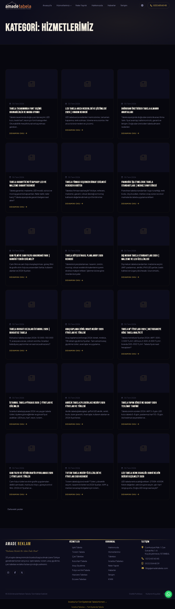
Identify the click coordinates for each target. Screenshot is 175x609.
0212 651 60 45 (152, 558)
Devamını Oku (16, 133)
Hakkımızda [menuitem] (97, 5)
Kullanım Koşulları (153, 594)
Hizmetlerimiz (114, 552)
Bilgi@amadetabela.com (156, 568)
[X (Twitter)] (22, 572)
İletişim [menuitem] (124, 5)
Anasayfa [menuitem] (47, 5)
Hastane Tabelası (79, 574)
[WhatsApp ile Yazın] (168, 594)
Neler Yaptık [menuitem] (81, 5)
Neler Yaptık (113, 565)
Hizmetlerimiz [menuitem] (63, 5)
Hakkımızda (113, 547)
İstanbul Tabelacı (115, 561)
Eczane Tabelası (79, 579)
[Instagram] (8, 572)
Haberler (112, 570)
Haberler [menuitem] (112, 5)
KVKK (110, 579)
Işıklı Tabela (77, 547)
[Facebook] (15, 572)
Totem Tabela (78, 552)
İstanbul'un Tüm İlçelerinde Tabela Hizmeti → (87, 602)
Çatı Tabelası (78, 556)
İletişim (111, 574)
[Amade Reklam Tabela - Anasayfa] (18, 5)
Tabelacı (112, 556)
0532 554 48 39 (152, 563)
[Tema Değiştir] (142, 5)
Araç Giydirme (78, 565)
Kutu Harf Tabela (79, 561)
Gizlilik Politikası (135, 594)
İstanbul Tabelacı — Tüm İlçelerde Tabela (88, 607)
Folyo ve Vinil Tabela (81, 570)
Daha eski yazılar (15, 509)
